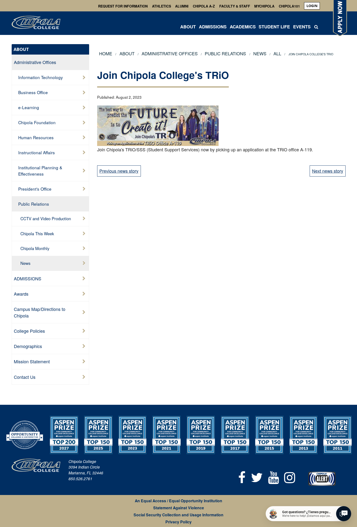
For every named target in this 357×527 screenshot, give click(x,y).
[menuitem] (312, 5)
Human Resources (36, 137)
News (25, 263)
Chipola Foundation (37, 122)
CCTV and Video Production (45, 218)
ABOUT (188, 27)
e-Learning (28, 107)
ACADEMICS (243, 27)
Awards (21, 294)
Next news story (327, 171)
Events (302, 27)
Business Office (33, 92)
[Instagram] (289, 476)
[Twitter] (257, 476)
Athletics (161, 6)
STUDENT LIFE (274, 27)
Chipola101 (289, 6)
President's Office (34, 189)
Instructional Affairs (36, 152)
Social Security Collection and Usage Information (178, 515)
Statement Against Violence (178, 508)
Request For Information (123, 6)
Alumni (181, 6)
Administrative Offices (35, 62)
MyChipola (264, 6)
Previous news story (118, 171)
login (311, 5)
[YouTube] (273, 476)
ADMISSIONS (213, 27)
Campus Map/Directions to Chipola (39, 312)
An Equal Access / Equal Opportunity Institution (178, 500)
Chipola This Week (37, 233)
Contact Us (24, 377)
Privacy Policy (178, 522)
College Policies (29, 331)
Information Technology (40, 77)
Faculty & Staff (234, 6)
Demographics (28, 346)
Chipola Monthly (34, 248)
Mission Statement (32, 361)
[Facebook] (242, 476)
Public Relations (33, 204)
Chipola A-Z (204, 6)
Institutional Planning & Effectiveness (40, 170)
